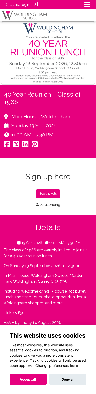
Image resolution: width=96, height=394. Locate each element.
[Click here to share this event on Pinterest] (35, 146)
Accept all (28, 379)
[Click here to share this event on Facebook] (7, 146)
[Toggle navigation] (87, 4)
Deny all (68, 379)
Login (24, 4)
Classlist (13, 4)
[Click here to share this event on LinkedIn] (25, 146)
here (74, 365)
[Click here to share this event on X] (16, 146)
